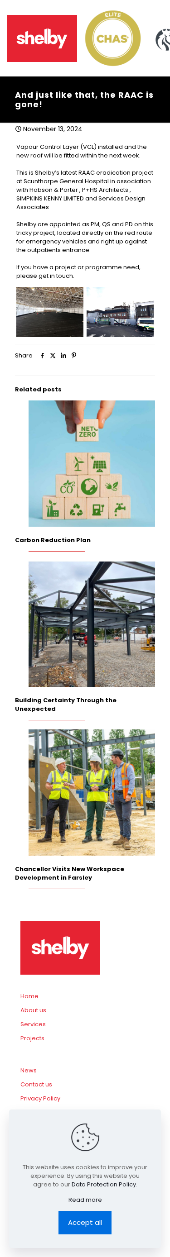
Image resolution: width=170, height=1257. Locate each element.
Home (29, 996)
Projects (32, 1038)
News (28, 1070)
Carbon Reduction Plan (53, 540)
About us (33, 1010)
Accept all (85, 1222)
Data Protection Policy (104, 1184)
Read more (85, 1199)
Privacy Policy (40, 1098)
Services (33, 1024)
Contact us (36, 1084)
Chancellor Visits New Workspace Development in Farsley (69, 873)
